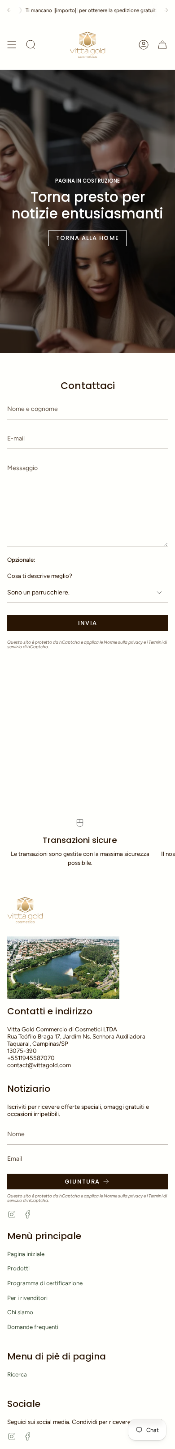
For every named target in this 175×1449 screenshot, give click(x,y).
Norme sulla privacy (123, 642)
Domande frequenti (32, 1326)
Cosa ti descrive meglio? (39, 575)
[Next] (165, 10)
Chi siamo (20, 1312)
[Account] (143, 44)
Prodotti (18, 1268)
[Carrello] (162, 44)
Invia (87, 623)
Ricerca (17, 1374)
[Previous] (9, 10)
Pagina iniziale (25, 1253)
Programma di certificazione (45, 1283)
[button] (31, 44)
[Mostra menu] (11, 44)
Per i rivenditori (27, 1297)
